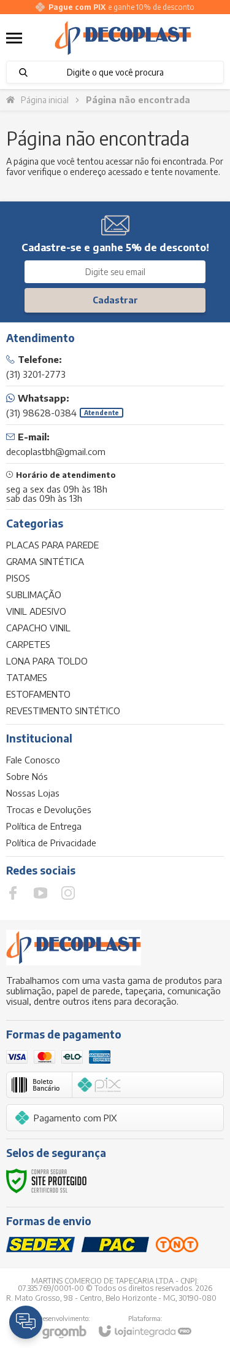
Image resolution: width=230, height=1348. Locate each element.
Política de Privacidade (51, 842)
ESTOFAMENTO (38, 693)
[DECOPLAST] (123, 38)
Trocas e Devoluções (48, 809)
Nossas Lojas (32, 792)
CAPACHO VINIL (38, 627)
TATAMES (26, 677)
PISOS (18, 577)
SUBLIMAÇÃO (33, 594)
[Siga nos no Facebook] (13, 893)
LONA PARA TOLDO (47, 660)
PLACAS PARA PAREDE (52, 544)
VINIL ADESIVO (36, 611)
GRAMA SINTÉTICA (45, 561)
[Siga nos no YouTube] (40, 893)
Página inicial (45, 100)
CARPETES (28, 644)
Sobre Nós (27, 776)
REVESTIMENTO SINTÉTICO (63, 710)
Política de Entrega (44, 826)
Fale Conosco (33, 759)
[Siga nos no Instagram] (68, 893)
